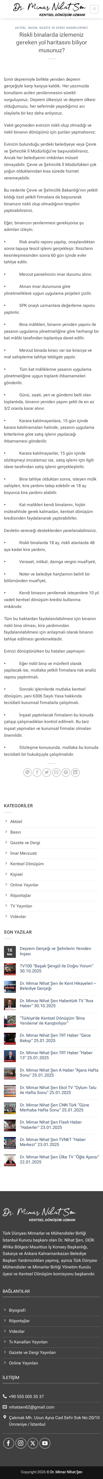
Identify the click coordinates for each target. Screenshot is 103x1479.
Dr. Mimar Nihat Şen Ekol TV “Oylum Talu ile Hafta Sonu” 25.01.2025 (58, 1090)
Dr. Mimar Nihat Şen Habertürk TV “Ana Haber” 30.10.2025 (56, 1003)
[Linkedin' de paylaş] (75, 772)
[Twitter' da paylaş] (46, 772)
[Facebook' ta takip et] (8, 1443)
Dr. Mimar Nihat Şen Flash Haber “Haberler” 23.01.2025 (51, 1125)
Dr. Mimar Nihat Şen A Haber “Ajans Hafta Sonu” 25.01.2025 (59, 1073)
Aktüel (20, 28)
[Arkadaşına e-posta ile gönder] (56, 772)
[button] (94, 9)
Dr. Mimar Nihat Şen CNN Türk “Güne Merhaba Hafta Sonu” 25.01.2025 (54, 1107)
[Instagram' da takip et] (20, 1443)
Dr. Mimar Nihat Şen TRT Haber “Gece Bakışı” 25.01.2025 (55, 1038)
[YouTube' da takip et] (44, 1443)
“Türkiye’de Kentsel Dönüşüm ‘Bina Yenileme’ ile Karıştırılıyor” (52, 1021)
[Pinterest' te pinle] (66, 772)
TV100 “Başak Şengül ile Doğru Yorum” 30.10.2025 (56, 968)
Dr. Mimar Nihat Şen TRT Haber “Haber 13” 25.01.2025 (56, 1055)
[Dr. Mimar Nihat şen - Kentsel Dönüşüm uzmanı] (49, 9)
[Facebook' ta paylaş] (37, 772)
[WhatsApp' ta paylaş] (27, 772)
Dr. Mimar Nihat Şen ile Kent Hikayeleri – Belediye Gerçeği (58, 986)
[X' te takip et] (33, 1443)
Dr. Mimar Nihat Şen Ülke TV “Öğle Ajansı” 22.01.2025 (59, 1159)
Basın (33, 28)
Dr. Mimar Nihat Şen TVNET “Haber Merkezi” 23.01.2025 (53, 1142)
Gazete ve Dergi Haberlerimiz (63, 28)
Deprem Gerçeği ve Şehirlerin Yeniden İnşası (55, 951)
